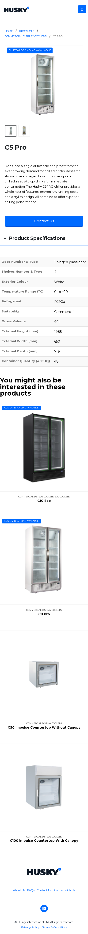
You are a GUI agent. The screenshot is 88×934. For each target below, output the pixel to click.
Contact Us (44, 890)
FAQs (30, 890)
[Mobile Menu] (82, 9)
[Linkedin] (44, 908)
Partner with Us (64, 890)
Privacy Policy (30, 927)
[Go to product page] (44, 674)
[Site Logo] (17, 9)
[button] (10, 84)
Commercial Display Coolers (36, 496)
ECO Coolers (62, 496)
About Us (19, 890)
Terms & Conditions (54, 927)
